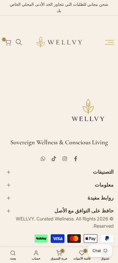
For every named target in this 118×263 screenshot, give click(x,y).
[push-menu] (109, 42)
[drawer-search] (19, 42)
